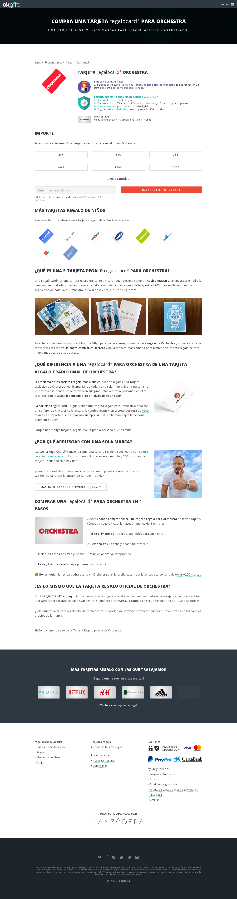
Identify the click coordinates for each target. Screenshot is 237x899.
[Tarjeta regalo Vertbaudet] (143, 243)
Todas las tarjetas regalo (108, 747)
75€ (175, 154)
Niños (69, 62)
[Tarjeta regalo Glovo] (162, 692)
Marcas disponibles (48, 757)
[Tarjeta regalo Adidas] (134, 692)
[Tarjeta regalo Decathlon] (190, 692)
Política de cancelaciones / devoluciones (173, 789)
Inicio (37, 62)
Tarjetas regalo (53, 62)
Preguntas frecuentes (163, 774)
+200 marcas (162, 285)
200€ (175, 167)
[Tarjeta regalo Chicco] (119, 243)
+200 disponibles (187, 601)
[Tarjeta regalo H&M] (78, 692)
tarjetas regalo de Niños (94, 220)
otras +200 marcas (119, 103)
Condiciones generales (163, 784)
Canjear (41, 762)
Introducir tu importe (161, 189)
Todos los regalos (104, 760)
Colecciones (100, 765)
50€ (118, 154)
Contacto (154, 779)
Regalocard (83, 62)
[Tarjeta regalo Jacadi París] (70, 259)
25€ (61, 154)
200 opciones (132, 456)
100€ (61, 167)
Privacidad (155, 794)
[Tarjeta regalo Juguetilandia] (95, 243)
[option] (50, 692)
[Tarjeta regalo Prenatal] (70, 243)
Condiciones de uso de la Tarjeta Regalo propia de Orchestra (80, 630)
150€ (118, 167)
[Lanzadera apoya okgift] (119, 823)
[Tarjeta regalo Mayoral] (46, 243)
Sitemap (154, 800)
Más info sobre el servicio (71, 487)
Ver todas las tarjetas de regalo (119, 705)
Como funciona (55, 747)
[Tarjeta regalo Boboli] (46, 259)
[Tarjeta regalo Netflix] (50, 692)
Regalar (41, 752)
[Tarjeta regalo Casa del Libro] (106, 692)
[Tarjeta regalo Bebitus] (167, 243)
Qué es (40, 747)
